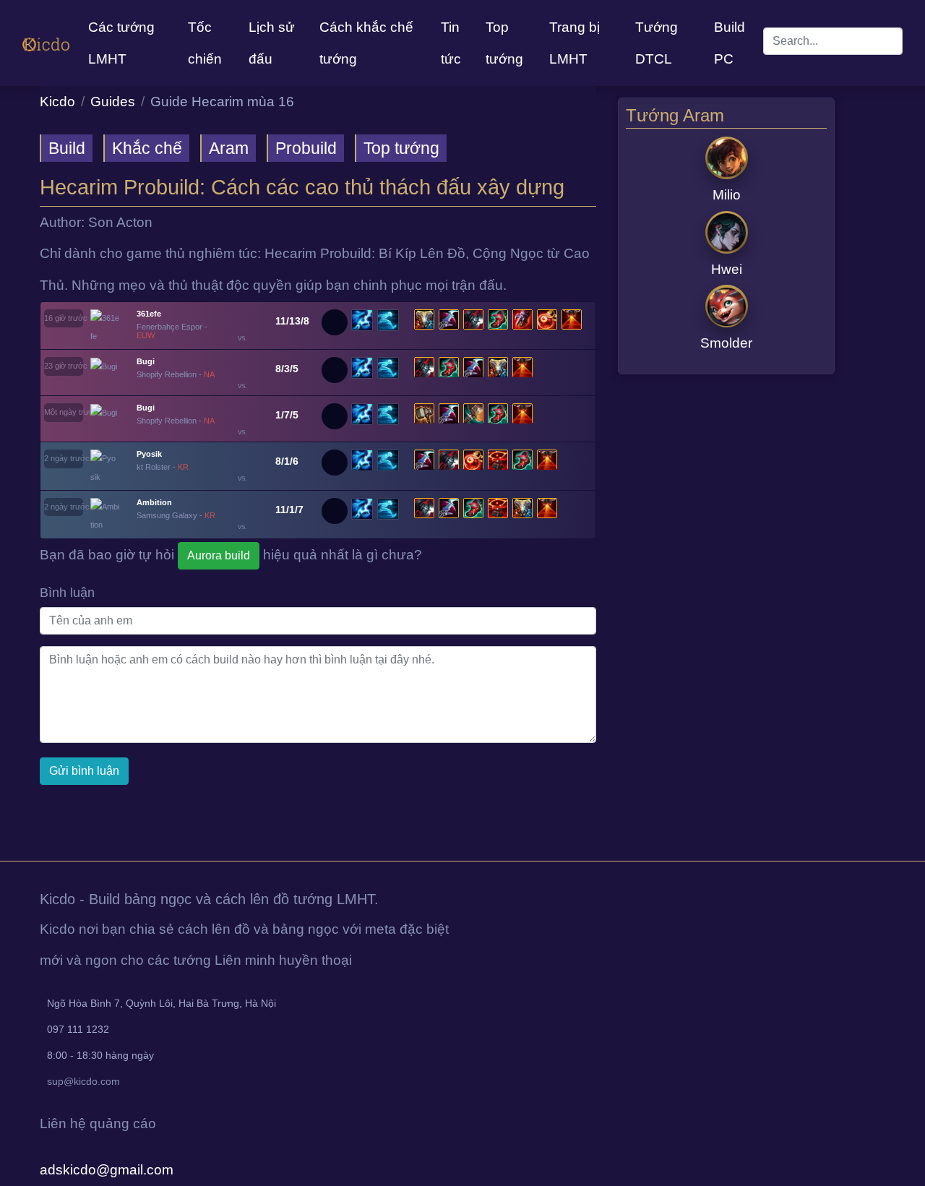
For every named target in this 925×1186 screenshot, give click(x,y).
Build (66, 148)
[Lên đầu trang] (2, 844)
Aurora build (218, 555)
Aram (229, 148)
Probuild (306, 148)
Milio (727, 194)
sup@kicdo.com (83, 1081)
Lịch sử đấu (272, 43)
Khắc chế (147, 148)
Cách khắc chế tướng (366, 43)
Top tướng (504, 43)
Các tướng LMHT (121, 43)
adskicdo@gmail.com (106, 1169)
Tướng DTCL (656, 43)
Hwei (726, 269)
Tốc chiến (205, 43)
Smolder (726, 343)
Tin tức (451, 43)
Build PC (729, 43)
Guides (112, 101)
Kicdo (57, 101)
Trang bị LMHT (574, 43)
